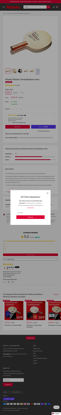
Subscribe (30, 217)
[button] (56, 413)
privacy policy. (30, 207)
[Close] (47, 193)
